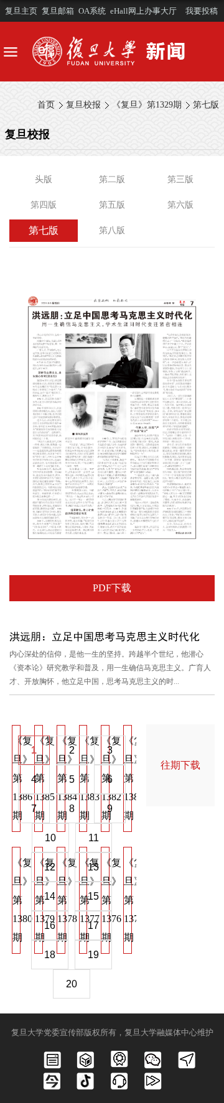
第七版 (206, 104)
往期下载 (180, 765)
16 (49, 925)
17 (93, 925)
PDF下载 (112, 588)
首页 (46, 104)
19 (93, 954)
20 (71, 984)
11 (93, 838)
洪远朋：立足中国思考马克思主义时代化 (104, 636)
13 (93, 867)
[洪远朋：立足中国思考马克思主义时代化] (112, 282)
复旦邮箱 (58, 11)
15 (93, 896)
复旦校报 (83, 104)
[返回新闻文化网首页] (112, 51)
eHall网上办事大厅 (143, 11)
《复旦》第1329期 (147, 104)
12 (49, 867)
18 (49, 954)
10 (50, 838)
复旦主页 (21, 11)
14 (49, 896)
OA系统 (92, 11)
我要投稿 (201, 11)
